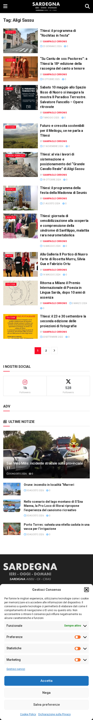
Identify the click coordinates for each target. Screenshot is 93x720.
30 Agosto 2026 (18, 474)
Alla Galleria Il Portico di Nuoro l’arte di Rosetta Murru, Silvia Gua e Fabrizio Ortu (64, 259)
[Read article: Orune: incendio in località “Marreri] (12, 489)
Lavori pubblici (15, 156)
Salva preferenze (46, 705)
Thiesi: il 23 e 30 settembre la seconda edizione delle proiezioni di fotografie (63, 321)
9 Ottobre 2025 (51, 79)
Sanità (11, 217)
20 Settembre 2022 (52, 337)
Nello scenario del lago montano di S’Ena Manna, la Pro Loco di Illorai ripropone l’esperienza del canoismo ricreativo (53, 506)
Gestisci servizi (15, 669)
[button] (86, 589)
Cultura (11, 284)
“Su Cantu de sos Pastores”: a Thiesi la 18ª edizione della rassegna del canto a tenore (63, 63)
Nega (46, 693)
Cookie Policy (28, 714)
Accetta (46, 681)
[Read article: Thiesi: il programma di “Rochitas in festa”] (20, 40)
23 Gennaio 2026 (52, 46)
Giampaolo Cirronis (55, 41)
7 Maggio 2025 (50, 117)
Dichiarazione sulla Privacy (54, 714)
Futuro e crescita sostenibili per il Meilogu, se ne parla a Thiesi (62, 130)
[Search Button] (87, 6)
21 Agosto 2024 (51, 203)
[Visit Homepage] (46, 6)
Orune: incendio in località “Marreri (49, 484)
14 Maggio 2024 (51, 274)
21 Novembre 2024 (52, 146)
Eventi (10, 32)
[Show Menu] (5, 6)
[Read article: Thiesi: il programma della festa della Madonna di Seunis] (20, 198)
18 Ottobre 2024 (51, 179)
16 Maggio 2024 (51, 246)
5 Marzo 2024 (79, 303)
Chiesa (11, 127)
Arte (9, 89)
